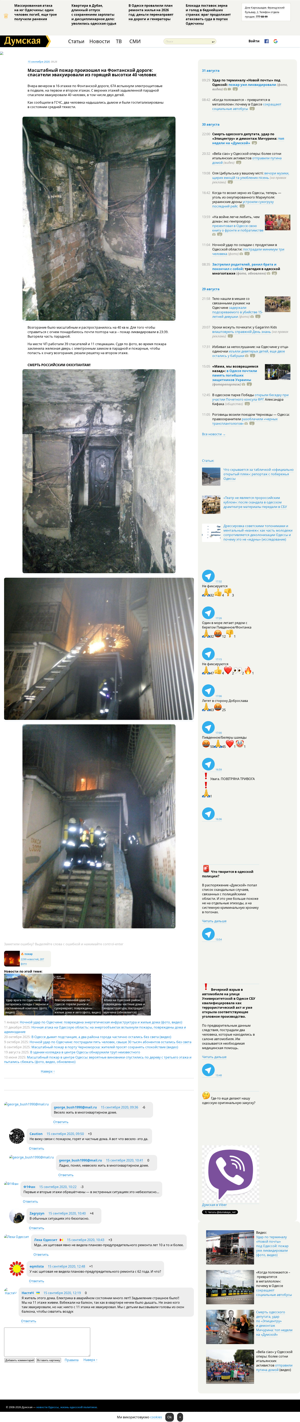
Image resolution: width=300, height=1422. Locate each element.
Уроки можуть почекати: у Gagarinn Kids (244, 327)
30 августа (211, 124)
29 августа (211, 289)
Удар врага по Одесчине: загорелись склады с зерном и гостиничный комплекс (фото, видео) (27, 1006)
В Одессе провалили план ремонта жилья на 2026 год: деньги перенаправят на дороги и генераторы (151, 12)
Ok (169, 1417)
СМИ (135, 41)
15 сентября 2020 (39, 61)
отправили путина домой (274, 1367)
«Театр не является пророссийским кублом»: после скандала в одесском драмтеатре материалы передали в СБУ (255, 502)
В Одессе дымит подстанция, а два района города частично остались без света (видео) (101, 1037)
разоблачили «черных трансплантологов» (245, 421)
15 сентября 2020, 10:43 (85, 1240)
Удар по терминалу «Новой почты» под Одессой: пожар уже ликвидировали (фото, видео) (272, 1246)
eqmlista (37, 1266)
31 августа (211, 70)
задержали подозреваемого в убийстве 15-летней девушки (237, 312)
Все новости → (214, 434)
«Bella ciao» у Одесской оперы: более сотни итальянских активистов (246, 155)
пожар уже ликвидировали (252, 84)
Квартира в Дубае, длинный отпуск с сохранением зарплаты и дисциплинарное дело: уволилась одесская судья (93, 14)
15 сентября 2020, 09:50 (65, 1134)
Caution (36, 1134)
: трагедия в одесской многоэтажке (246, 271)
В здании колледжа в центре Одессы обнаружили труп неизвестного (85, 1052)
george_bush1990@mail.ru (75, 1107)
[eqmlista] (16, 1275)
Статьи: (208, 460)
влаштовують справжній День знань (241, 331)
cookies (156, 1417)
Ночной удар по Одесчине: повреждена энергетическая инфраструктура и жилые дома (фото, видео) (101, 1022)
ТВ (119, 41)
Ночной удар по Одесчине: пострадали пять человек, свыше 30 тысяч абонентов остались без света (110, 1042)
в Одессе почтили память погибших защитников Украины (234, 375)
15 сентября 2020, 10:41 (124, 1160)
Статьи (76, 41)
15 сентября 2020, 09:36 (119, 1107)
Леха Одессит (45, 1240)
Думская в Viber (214, 1205)
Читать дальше (214, 921)
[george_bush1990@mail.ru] (26, 1104)
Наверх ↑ (48, 1071)
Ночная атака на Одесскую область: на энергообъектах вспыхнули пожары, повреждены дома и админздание (95, 1029)
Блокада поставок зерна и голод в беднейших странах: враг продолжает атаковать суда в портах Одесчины (208, 14)
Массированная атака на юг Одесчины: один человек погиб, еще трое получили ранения (35, 12)
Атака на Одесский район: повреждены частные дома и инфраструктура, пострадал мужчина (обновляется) (124, 1006)
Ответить (61, 1122)
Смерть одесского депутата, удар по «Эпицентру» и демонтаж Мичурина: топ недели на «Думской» (274, 1323)
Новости (99, 41)
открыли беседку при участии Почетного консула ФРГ (250, 397)
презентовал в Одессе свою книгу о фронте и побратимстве (237, 228)
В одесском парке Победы (233, 395)
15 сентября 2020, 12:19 (62, 1293)
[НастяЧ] (10, 1293)
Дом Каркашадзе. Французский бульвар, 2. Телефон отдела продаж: (264, 12)
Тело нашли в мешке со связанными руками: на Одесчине (231, 303)
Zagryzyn (37, 1213)
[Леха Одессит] (16, 1237)
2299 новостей (30, 959)
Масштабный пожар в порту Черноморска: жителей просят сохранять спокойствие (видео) (104, 1047)
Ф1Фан (29, 1187)
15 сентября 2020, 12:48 (66, 1266)
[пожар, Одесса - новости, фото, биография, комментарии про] (12, 965)
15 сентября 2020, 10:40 (67, 1213)
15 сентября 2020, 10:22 (58, 1187)
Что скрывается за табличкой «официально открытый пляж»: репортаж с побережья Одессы (258, 474)
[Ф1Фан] (11, 1183)
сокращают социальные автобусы (246, 106)
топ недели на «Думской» (248, 140)
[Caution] (16, 1142)
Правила (72, 1360)
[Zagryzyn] (16, 1222)
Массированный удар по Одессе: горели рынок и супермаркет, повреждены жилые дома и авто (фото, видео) (77, 1006)
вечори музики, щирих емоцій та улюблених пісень (250, 175)
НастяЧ (28, 1293)
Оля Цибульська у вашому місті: (238, 173)
